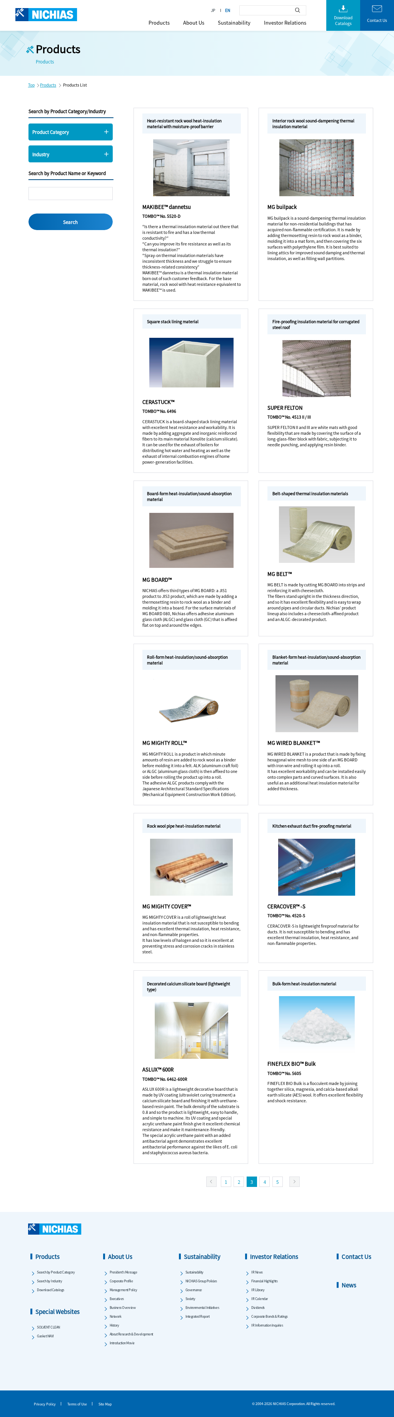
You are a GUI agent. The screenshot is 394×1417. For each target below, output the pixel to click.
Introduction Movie (122, 1342)
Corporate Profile (121, 1280)
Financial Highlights (264, 1280)
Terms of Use (77, 1404)
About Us (193, 22)
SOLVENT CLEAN (48, 1327)
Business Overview (123, 1307)
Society (190, 1298)
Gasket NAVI (45, 1336)
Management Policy (123, 1289)
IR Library (257, 1289)
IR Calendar (259, 1298)
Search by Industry (49, 1280)
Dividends (258, 1307)
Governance (193, 1289)
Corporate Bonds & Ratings (269, 1316)
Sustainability (234, 22)
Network (116, 1316)
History (114, 1325)
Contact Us (356, 1256)
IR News (257, 1272)
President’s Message (123, 1272)
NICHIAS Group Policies (201, 1280)
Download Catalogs (50, 1289)
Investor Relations (285, 22)
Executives (117, 1298)
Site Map (105, 1404)
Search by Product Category (56, 1272)
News (349, 1285)
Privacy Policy (45, 1404)
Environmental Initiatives (202, 1307)
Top (31, 85)
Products (159, 22)
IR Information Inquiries (267, 1325)
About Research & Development (131, 1334)
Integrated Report (197, 1316)
